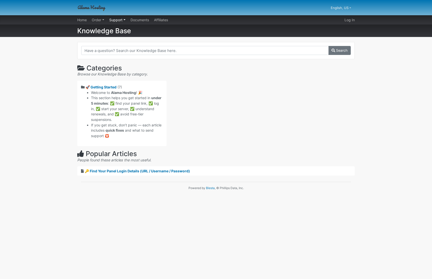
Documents (139, 20)
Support (116, 20)
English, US (340, 8)
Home (82, 20)
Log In (349, 20)
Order (97, 20)
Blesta (210, 188)
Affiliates (161, 20)
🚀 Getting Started (101, 87)
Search (341, 50)
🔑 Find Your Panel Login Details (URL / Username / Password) (137, 171)
